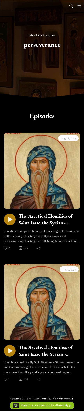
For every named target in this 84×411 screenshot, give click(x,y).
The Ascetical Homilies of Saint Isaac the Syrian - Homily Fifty (45, 350)
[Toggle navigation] (79, 5)
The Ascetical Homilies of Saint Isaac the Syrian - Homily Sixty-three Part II (46, 219)
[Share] (39, 248)
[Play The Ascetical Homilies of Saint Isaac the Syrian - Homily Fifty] (10, 351)
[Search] (71, 6)
